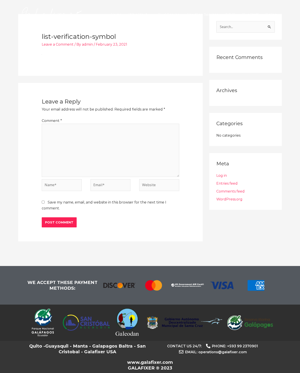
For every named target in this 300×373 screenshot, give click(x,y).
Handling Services (202, 14)
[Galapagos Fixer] (51, 14)
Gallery (272, 14)
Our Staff (250, 14)
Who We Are (140, 14)
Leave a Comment (58, 44)
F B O (230, 14)
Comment (52, 121)
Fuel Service (169, 14)
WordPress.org (229, 199)
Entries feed (227, 183)
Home (116, 14)
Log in (221, 175)
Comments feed (230, 191)
